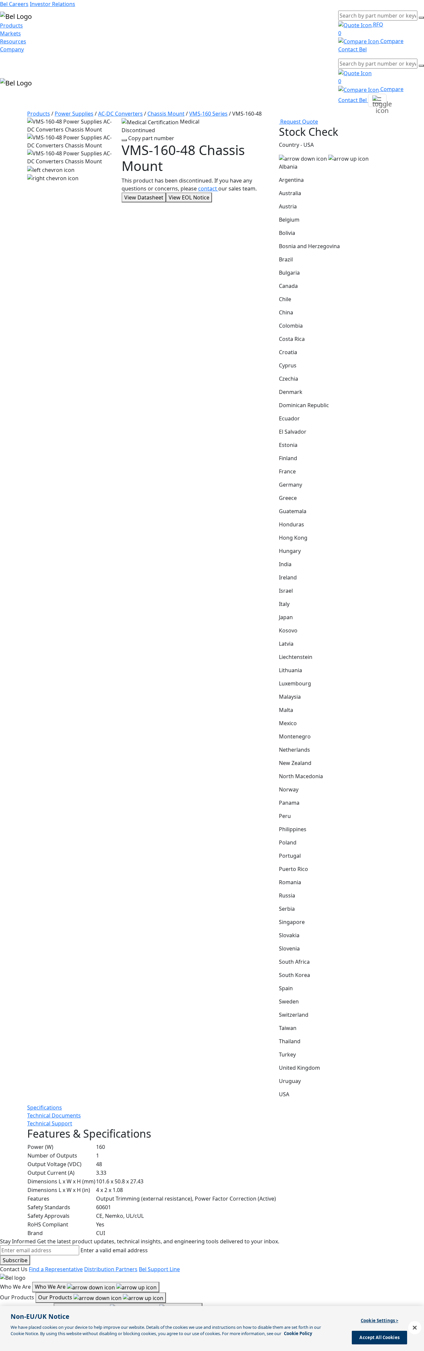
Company (12, 49)
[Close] (414, 1327)
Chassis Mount (166, 113)
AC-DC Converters (120, 113)
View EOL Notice (189, 197)
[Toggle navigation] (377, 100)
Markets (10, 33)
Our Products (56, 1297)
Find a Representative (56, 1269)
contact (208, 188)
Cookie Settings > (379, 1321)
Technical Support (49, 1123)
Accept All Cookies (379, 1337)
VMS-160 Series (208, 113)
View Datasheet (143, 197)
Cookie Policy (298, 1333)
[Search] (421, 18)
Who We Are (51, 1286)
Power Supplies (74, 113)
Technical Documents (54, 1115)
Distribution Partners (110, 1269)
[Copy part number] (124, 140)
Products (11, 25)
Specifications (44, 1107)
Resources (13, 41)
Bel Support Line (159, 1269)
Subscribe (15, 1260)
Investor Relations (52, 4)
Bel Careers (14, 4)
